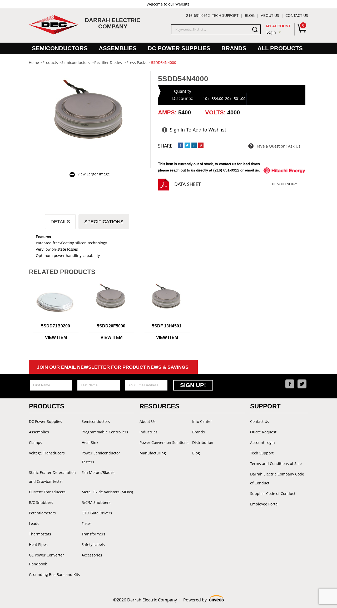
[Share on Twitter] (187, 145)
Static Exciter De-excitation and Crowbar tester (52, 477)
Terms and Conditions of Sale (276, 463)
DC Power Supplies (179, 48)
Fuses (87, 523)
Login (271, 32)
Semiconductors (60, 48)
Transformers (93, 533)
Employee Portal (264, 503)
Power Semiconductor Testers (101, 457)
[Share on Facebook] (180, 145)
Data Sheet (187, 184)
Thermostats (40, 533)
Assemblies (118, 48)
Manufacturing (153, 452)
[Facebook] (289, 383)
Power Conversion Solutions (164, 442)
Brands (233, 48)
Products (46, 406)
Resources (159, 406)
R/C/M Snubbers (96, 502)
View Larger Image (93, 173)
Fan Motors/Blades (98, 472)
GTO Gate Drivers (97, 512)
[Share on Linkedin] (194, 145)
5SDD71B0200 (55, 326)
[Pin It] (201, 145)
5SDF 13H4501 (166, 326)
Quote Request (263, 431)
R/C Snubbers (41, 502)
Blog (250, 15)
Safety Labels (93, 544)
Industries (148, 431)
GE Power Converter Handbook (46, 559)
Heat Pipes (38, 544)
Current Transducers (47, 491)
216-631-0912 (198, 15)
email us (252, 170)
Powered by (203, 600)
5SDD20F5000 (111, 326)
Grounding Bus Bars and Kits (54, 574)
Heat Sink (90, 442)
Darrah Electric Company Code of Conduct (277, 478)
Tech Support (225, 15)
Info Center (202, 421)
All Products (280, 48)
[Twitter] (302, 383)
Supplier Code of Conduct (272, 493)
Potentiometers (42, 512)
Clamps (35, 442)
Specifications (103, 221)
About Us (270, 15)
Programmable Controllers (105, 431)
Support (265, 406)
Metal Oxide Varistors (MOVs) (107, 491)
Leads (34, 523)
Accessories (92, 555)
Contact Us (296, 15)
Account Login (262, 442)
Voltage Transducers (47, 452)
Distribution (202, 442)
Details (60, 221)
